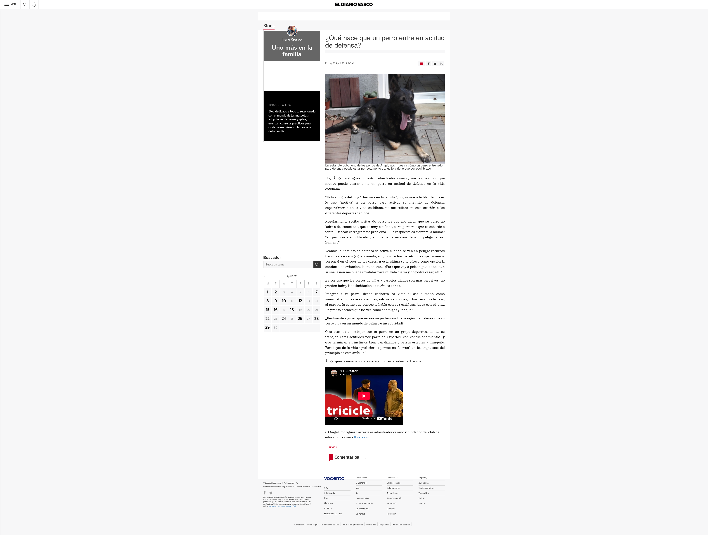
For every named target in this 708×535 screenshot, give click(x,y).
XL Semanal (424, 483)
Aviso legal (312, 525)
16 (276, 310)
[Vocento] (336, 477)
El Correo (328, 503)
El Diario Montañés (364, 504)
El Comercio (361, 483)
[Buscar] (317, 264)
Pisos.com (391, 514)
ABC (326, 488)
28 (316, 319)
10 (284, 301)
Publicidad (371, 525)
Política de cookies (401, 525)
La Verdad (360, 514)
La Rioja (328, 509)
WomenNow (424, 493)
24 (284, 319)
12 (300, 301)
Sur (357, 493)
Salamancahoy (393, 488)
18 (292, 310)
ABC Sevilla (329, 493)
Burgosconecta (393, 483)
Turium (422, 504)
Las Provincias (362, 498)
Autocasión (392, 504)
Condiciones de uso (330, 525)
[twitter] (271, 492)
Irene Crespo (292, 39)
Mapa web (384, 525)
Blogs (269, 26)
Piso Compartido (394, 498)
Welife (422, 498)
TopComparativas (427, 488)
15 (267, 310)
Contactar (299, 525)
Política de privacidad (353, 525)
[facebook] (264, 492)
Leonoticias (392, 478)
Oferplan (391, 509)
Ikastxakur (362, 437)
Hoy (326, 498)
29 (267, 327)
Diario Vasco (361, 478)
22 (268, 319)
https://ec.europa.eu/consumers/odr (282, 506)
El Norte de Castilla (333, 514)
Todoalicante (393, 493)
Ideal (358, 488)
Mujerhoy (423, 478)
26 (300, 319)
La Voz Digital (362, 509)
